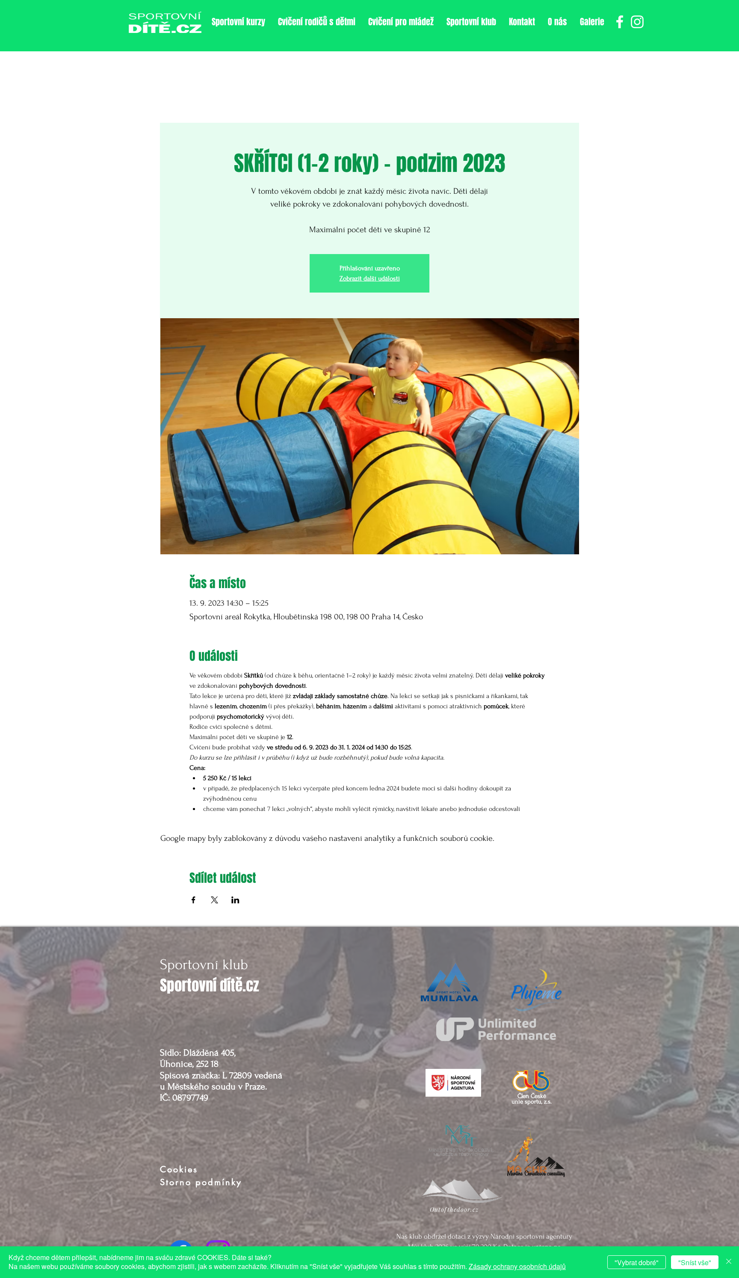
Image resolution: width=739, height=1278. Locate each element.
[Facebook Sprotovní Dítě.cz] (619, 21)
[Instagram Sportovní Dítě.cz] (637, 21)
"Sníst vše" (694, 1262)
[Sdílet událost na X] (214, 899)
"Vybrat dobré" (637, 1262)
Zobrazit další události (370, 278)
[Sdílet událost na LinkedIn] (235, 899)
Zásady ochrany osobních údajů (517, 1266)
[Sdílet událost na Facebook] (193, 899)
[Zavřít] (729, 1262)
